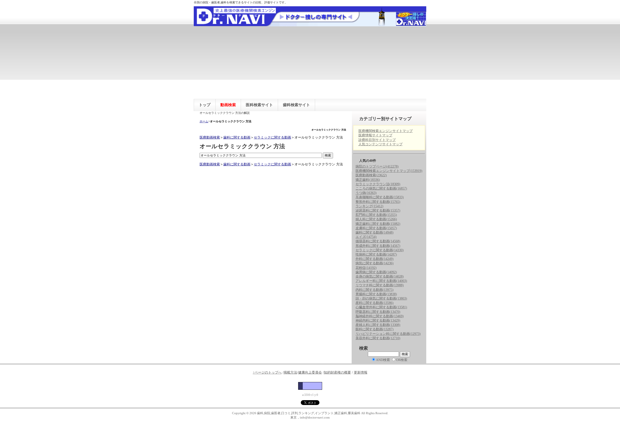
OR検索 (401, 360)
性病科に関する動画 (376, 254)
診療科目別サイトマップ (377, 140)
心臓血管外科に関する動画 (381, 307)
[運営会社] (310, 386)
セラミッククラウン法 (378, 184)
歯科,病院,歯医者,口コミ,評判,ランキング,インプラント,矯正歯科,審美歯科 (308, 413)
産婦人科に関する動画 (378, 325)
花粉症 (366, 268)
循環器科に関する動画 (378, 241)
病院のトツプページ (377, 166)
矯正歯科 (368, 180)
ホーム (204, 121)
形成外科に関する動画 (378, 246)
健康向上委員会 (310, 372)
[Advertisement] (310, 62)
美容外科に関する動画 (378, 338)
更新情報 (360, 372)
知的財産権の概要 (337, 372)
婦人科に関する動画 (376, 219)
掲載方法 (290, 372)
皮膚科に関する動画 (376, 228)
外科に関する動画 (375, 259)
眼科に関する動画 (375, 329)
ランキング (369, 206)
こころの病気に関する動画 (381, 188)
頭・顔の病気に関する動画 (381, 298)
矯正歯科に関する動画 (378, 224)
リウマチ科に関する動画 (380, 285)
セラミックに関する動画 (272, 137)
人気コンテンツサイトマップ (380, 144)
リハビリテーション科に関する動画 (388, 334)
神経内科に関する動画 (378, 320)
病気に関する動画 (375, 263)
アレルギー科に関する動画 (381, 281)
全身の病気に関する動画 (380, 276)
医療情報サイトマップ (375, 135)
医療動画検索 (210, 137)
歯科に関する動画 (236, 137)
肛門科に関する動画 (376, 215)
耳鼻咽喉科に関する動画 (380, 197)
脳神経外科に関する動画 (380, 316)
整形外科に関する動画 (378, 202)
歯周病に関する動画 (376, 272)
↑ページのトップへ (267, 372)
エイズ (366, 237)
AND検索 (383, 360)
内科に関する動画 (375, 290)
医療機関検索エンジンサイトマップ (385, 131)
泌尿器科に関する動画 (378, 210)
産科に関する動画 (375, 303)
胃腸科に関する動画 (376, 294)
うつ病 (366, 193)
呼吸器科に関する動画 (378, 312)
